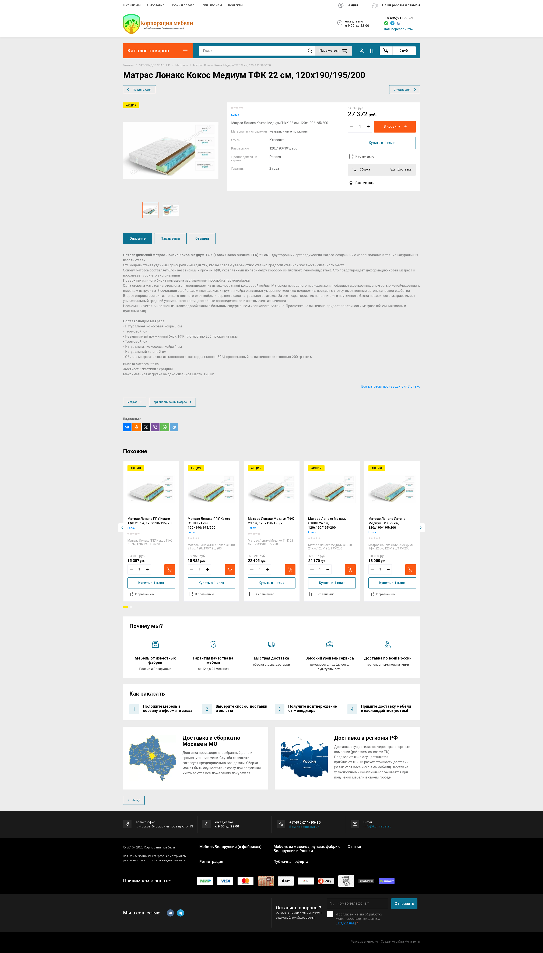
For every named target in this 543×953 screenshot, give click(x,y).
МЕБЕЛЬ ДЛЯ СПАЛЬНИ (154, 65)
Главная (128, 65)
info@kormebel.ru (377, 826)
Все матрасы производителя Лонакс (390, 386)
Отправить (404, 903)
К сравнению (364, 156)
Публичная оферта (291, 861)
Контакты (235, 5)
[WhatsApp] (164, 427)
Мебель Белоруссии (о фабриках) (230, 847)
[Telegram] (174, 427)
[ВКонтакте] (127, 427)
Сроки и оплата (182, 5)
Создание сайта (392, 941)
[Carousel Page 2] (131, 607)
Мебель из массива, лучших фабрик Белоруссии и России (307, 848)
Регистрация (211, 861)
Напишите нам (211, 5)
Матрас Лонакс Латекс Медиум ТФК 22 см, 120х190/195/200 (386, 523)
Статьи (354, 847)
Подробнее (346, 923)
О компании (132, 5)
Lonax (235, 114)
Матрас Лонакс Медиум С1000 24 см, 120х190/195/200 (327, 523)
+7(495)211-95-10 (400, 18)
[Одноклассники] (136, 427)
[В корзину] (169, 569)
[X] (146, 427)
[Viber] (155, 427)
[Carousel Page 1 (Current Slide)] (125, 607)
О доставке (156, 5)
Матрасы (181, 65)
